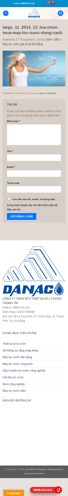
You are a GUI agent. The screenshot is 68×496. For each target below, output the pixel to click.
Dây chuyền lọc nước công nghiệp (24, 370)
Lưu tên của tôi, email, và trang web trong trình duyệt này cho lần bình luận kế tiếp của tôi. (32, 204)
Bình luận (13, 121)
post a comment (48, 93)
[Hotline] (58, 490)
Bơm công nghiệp (14, 384)
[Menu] (6, 13)
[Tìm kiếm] (60, 13)
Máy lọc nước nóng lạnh (18, 363)
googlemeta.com (34, 473)
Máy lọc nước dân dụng (17, 357)
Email (11, 167)
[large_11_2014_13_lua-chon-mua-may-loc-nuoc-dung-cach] (34, 68)
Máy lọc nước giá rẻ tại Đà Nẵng (23, 44)
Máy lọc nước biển (14, 390)
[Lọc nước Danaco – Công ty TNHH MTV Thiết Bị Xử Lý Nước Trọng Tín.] (34, 13)
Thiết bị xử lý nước (14, 343)
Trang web (13, 183)
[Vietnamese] (53, 3)
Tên (10, 151)
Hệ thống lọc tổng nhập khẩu (20, 350)
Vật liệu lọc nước (13, 377)
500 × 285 (53, 39)
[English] (48, 3)
